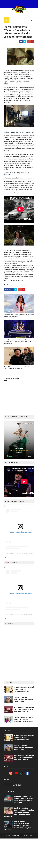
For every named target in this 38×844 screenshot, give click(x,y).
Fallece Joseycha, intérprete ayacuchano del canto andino (23, 699)
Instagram (20, 280)
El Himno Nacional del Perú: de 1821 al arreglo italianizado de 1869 (24, 689)
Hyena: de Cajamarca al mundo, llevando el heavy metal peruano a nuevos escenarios (23, 799)
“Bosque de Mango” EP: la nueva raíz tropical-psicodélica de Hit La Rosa (23, 719)
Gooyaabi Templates (19, 841)
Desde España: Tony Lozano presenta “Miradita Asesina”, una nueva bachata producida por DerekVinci (19, 812)
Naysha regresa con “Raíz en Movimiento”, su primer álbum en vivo (19, 315)
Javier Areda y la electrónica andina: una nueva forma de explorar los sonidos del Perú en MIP (17, 341)
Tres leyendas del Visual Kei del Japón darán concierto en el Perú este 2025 (24, 709)
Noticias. (23, 286)
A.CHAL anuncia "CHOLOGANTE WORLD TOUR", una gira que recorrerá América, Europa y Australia (18, 826)
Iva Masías (7, 286)
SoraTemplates (17, 835)
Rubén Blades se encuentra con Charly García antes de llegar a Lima (16, 367)
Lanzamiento (15, 286)
